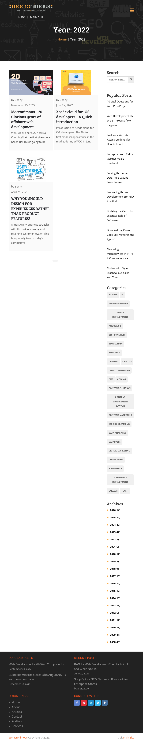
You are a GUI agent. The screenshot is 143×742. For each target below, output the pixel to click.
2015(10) (115, 590)
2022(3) (114, 539)
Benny (18, 99)
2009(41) (115, 634)
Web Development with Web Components (36, 664)
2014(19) (115, 598)
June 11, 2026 (81, 673)
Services (17, 726)
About (16, 707)
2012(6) (114, 612)
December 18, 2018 (19, 684)
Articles (17, 712)
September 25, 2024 (20, 669)
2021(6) (114, 546)
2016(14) (115, 583)
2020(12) (115, 554)
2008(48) (115, 642)
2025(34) (115, 517)
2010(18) (115, 627)
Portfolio (17, 721)
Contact (17, 716)
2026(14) (115, 510)
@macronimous (18, 737)
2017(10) (115, 576)
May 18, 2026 (81, 688)
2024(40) (115, 524)
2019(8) (114, 561)
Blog (21, 17)
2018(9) (114, 568)
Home (62, 39)
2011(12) (115, 620)
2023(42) (115, 532)
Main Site (37, 17)
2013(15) (115, 605)
